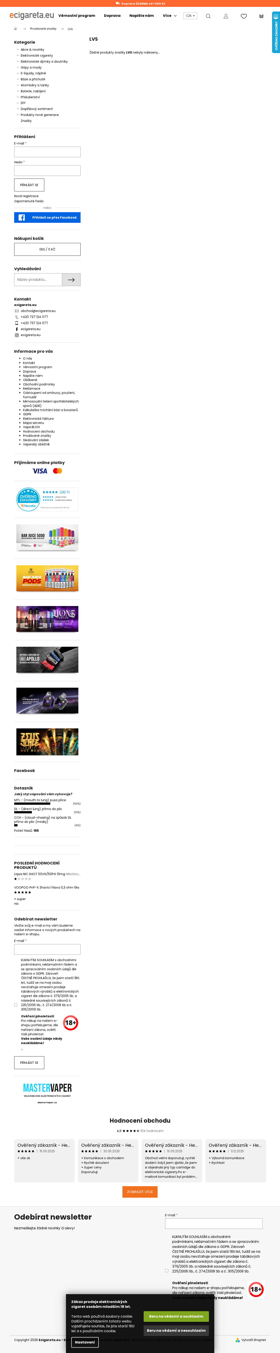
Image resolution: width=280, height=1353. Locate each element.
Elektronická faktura (38, 418)
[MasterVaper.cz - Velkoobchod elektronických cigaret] (47, 1088)
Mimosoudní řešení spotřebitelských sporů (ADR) (51, 403)
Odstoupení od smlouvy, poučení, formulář (49, 395)
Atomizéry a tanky (35, 85)
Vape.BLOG (31, 427)
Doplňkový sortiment (37, 109)
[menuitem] (77, 16)
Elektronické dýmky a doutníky (44, 61)
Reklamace (31, 388)
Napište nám (33, 375)
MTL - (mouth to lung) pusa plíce (40, 800)
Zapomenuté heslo (29, 201)
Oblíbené (30, 380)
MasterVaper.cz (47, 1102)
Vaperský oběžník (36, 444)
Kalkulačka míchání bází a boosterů (50, 410)
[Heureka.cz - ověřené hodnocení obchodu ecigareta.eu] (47, 499)
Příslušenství (30, 97)
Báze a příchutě (33, 79)
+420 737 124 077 (34, 317)
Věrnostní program (37, 367)
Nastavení (85, 1342)
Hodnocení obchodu (39, 431)
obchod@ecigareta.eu (38, 311)
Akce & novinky (32, 49)
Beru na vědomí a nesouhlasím (176, 1330)
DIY (23, 103)
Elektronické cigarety (37, 55)
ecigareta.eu (31, 329)
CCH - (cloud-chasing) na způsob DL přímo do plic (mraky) (42, 819)
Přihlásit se (29, 185)
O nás (27, 358)
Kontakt (29, 363)
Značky (26, 121)
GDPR (27, 414)
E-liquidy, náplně (33, 73)
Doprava (29, 371)
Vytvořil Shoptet (253, 1340)
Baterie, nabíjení (33, 91)
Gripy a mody (31, 67)
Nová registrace (26, 196)
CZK (189, 15)
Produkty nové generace (40, 115)
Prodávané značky (37, 435)
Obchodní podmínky (39, 384)
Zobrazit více (140, 1191)
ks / (47, 249)
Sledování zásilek (36, 440)
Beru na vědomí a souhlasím (176, 1316)
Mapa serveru (33, 423)
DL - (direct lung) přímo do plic (38, 809)
